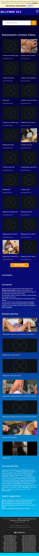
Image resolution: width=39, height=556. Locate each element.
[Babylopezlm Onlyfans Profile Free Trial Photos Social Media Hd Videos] (11, 209)
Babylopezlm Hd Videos (10, 437)
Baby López (6, 100)
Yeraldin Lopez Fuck (9, 167)
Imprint (20, 519)
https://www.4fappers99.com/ (10, 537)
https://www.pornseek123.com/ (29, 539)
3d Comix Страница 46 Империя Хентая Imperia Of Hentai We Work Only (19, 481)
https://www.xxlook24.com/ (10, 551)
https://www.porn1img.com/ (29, 546)
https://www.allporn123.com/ (29, 543)
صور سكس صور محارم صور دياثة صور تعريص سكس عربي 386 (19, 488)
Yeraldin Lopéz (25, 189)
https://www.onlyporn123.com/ (29, 544)
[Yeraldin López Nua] (11, 75)
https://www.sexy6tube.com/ (29, 537)
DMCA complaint (7, 307)
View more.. (19, 265)
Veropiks (32, 472)
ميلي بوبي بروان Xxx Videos (24, 477)
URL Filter (19, 520)
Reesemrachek (29, 480)
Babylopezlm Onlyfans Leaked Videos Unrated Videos (19, 334)
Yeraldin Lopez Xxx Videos (29, 100)
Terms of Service (27, 519)
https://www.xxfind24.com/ (10, 550)
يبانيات (11, 487)
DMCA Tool (26, 520)
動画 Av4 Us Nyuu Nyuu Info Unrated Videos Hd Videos (17, 484)
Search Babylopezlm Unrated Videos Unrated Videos (19, 500)
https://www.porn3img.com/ (29, 548)
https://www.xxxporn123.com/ (10, 548)
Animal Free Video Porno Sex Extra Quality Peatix (16, 470)
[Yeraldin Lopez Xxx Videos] (29, 97)
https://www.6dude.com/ (10, 539)
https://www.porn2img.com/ (29, 547)
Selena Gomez (22, 485)
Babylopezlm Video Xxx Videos (12, 375)
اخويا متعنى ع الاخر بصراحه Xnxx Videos (18, 477)
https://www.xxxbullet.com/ (10, 546)
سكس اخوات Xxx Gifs (19, 473)
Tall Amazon (5, 480)
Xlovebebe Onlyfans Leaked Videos (12, 475)
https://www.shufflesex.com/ (10, 543)
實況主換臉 (25, 487)
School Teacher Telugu (17, 480)
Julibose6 (5, 487)
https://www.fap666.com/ (10, 540)
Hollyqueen (25, 472)
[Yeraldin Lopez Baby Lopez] (11, 52)
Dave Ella (13, 483)
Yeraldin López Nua (8, 78)
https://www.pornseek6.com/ (29, 540)
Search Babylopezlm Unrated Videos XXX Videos (17, 502)
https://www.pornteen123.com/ (29, 542)
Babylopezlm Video (8, 145)
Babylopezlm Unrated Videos (11, 355)
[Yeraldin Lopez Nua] (29, 142)
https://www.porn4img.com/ (29, 550)
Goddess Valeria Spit (28, 478)
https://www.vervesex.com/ (10, 544)
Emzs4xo (29, 473)
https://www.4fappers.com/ (10, 535)
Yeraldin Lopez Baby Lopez (11, 55)
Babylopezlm (6, 189)
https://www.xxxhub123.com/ (10, 547)
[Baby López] (11, 97)
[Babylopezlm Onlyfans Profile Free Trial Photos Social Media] (11, 253)
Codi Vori (12, 477)
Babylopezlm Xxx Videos (10, 234)
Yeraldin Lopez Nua (26, 145)
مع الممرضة (12, 472)
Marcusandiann (6, 490)
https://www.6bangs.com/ (10, 538)
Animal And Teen (7, 473)
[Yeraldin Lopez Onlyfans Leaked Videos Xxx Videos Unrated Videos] (29, 75)
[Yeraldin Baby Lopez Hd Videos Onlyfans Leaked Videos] (29, 164)
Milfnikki (18, 472)
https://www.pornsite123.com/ (10, 542)
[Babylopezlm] (11, 186)
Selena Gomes (32, 485)
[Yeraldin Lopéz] (29, 186)
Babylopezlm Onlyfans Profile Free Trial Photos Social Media (20, 417)
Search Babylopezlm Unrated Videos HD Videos (17, 503)
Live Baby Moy (28, 475)
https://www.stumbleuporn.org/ (29, 551)
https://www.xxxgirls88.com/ (29, 535)
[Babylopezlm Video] (11, 142)
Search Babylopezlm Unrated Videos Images (16, 508)
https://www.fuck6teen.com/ (29, 538)
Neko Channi (17, 487)
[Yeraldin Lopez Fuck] (11, 164)
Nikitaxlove (5, 477)
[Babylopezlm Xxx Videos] (11, 231)
